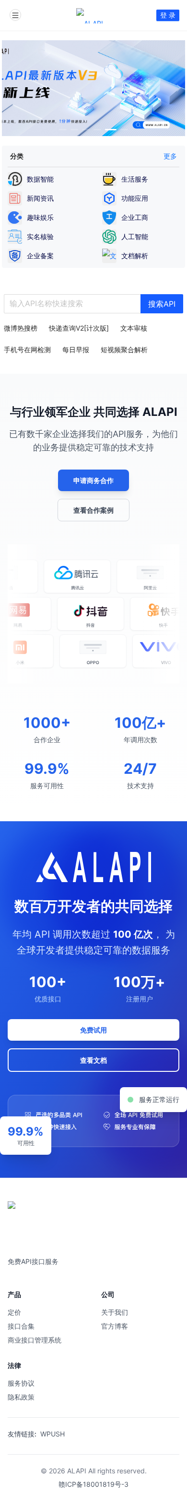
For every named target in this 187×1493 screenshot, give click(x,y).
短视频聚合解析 (124, 349)
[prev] (9, 88)
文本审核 (133, 328)
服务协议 (21, 1383)
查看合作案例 (93, 510)
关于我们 (114, 1312)
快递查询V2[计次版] (79, 328)
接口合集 (21, 1326)
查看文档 (93, 1060)
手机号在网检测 (27, 349)
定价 (14, 1312)
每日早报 (75, 349)
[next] (177, 88)
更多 (170, 156)
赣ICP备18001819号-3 (93, 1484)
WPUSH (52, 1434)
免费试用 (93, 1030)
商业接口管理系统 (34, 1340)
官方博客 (114, 1326)
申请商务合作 (93, 480)
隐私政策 (21, 1397)
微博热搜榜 (20, 328)
